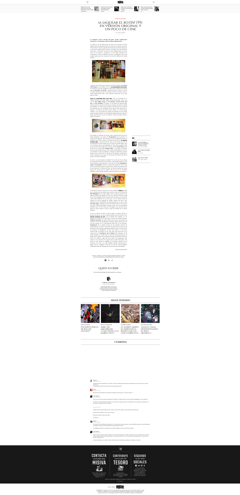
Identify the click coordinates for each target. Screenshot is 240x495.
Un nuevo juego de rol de (89, 329)
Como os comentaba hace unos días (101, 98)
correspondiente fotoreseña (119, 87)
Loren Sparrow (96, 431)
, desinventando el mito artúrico (149, 330)
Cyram (94, 389)
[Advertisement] (141, 114)
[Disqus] (120, 363)
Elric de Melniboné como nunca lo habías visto (110, 330)
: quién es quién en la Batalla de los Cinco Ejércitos (129, 330)
